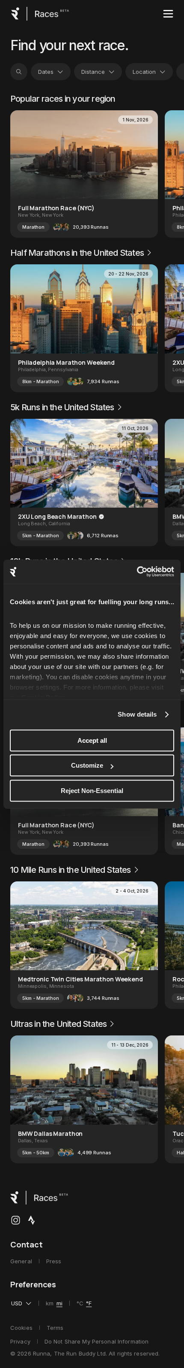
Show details (137, 714)
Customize (87, 765)
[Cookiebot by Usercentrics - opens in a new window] (136, 571)
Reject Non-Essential (92, 790)
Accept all (92, 740)
